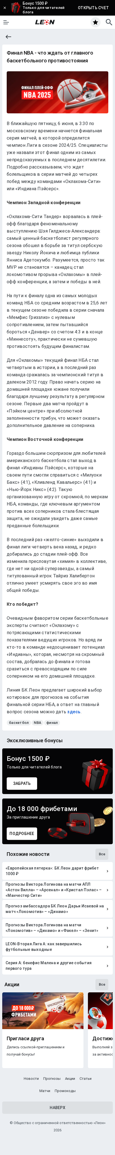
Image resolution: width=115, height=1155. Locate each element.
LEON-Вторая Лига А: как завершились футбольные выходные (44, 947)
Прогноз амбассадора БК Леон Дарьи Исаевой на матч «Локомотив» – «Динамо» (55, 909)
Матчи (44, 1091)
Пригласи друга (25, 1038)
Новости (31, 1078)
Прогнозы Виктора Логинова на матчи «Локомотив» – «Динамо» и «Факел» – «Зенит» (52, 928)
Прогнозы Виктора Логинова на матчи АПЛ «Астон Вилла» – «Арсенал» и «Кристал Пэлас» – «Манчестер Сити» (54, 890)
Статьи (86, 1078)
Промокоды (65, 1091)
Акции (70, 1078)
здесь (73, 711)
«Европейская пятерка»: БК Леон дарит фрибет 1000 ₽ (52, 871)
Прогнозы (52, 1078)
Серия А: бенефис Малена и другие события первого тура (49, 966)
